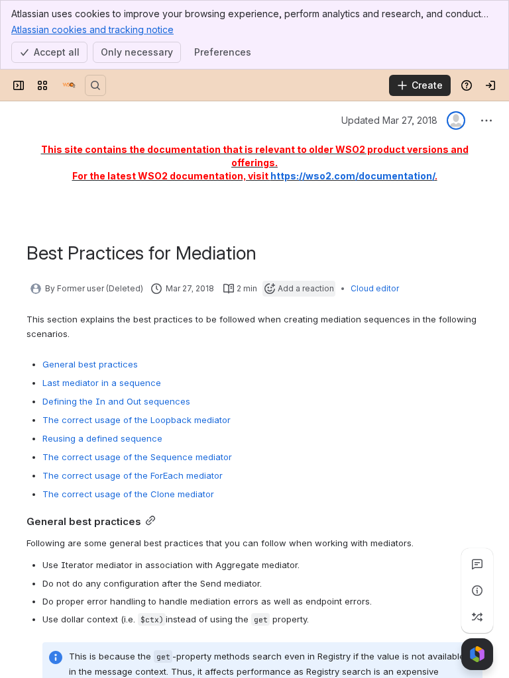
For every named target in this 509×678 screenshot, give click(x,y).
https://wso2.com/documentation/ (352, 175)
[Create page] (477, 617)
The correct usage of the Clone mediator (128, 494)
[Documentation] (69, 85)
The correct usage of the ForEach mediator (132, 475)
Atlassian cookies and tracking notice (92, 29)
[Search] (95, 85)
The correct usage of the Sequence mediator (137, 457)
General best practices (90, 364)
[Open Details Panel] (477, 590)
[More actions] (486, 120)
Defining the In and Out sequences (116, 401)
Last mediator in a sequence (101, 382)
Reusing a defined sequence (102, 438)
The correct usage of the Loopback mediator (136, 419)
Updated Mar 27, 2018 (389, 120)
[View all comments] (477, 564)
